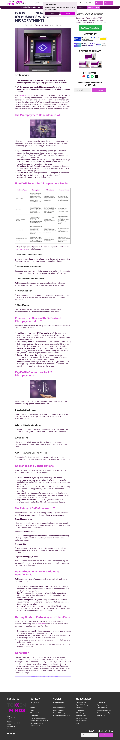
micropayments (21, 249)
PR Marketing (79, 707)
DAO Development (102, 707)
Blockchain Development (104, 710)
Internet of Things (25, 95)
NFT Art (78, 723)
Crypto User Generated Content (61, 715)
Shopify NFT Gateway (59, 713)
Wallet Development (81, 718)
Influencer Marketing (81, 720)
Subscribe (99, 90)
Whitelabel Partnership (36, 713)
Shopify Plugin (34, 715)
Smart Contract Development (105, 713)
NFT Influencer (101, 702)
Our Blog (32, 705)
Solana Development (59, 707)
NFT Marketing (80, 710)
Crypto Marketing (102, 705)
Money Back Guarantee (36, 723)
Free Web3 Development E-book (39, 720)
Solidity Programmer (58, 710)
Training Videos (34, 702)
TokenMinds (40, 623)
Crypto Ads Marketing (82, 705)
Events (32, 710)
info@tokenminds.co (12, 718)
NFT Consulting (101, 715)
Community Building (58, 702)
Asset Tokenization (58, 705)
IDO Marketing (80, 713)
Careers (32, 707)
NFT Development (81, 715)
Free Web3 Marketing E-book (38, 718)
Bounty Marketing (81, 702)
